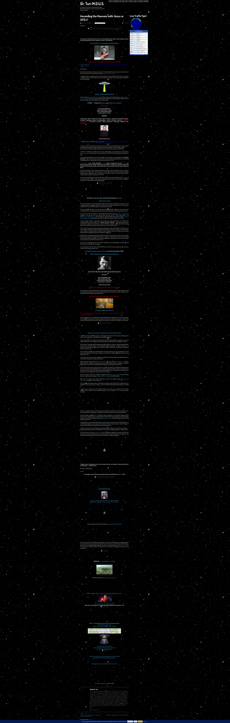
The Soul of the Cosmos (104, 201)
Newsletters (116, 1)
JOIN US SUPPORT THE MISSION (114, 524)
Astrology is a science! (93, 97)
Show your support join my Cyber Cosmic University (104, 626)
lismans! (113, 561)
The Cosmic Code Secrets (100, 23)
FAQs (131, 1)
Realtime (133, 29)
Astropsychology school (114, 374)
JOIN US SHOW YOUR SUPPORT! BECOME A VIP (104, 657)
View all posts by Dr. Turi (95, 709)
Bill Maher (103, 361)
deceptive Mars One (107, 418)
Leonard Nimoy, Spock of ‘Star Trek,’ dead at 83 (92, 141)
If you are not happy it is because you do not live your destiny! (104, 500)
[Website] (90, 708)
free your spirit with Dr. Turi (110, 577)
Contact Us (141, 1)
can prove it (124, 177)
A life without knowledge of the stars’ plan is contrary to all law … (104, 502)
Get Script (135, 54)
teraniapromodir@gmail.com (89, 216)
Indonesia (119, 103)
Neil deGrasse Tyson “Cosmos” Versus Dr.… (138, 44)
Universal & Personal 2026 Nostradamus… (136, 48)
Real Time (138, 54)
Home (110, 1)
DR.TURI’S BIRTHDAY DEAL (104, 489)
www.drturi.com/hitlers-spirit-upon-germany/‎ (96, 251)
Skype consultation (122, 213)
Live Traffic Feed (139, 31)
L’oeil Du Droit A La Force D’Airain (104, 646)
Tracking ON (138, 29)
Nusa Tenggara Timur (110, 103)
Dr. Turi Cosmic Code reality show (104, 649)
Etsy (123, 1)
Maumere (102, 103)
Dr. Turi (92, 23)
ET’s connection (85, 153)
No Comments (126, 23)
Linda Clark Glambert (84, 64)
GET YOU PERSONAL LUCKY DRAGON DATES (105, 603)
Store (126, 1)
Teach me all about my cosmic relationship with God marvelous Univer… (106, 593)
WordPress (90, 719)
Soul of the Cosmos (103, 376)
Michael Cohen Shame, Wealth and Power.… (138, 42)
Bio (120, 1)
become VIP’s (98, 432)
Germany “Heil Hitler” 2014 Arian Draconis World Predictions (104, 43)
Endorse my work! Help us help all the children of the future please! (104, 656)
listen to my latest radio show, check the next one (104, 647)
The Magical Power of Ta (106, 561)
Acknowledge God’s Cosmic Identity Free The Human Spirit (105, 663)
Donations (146, 1)
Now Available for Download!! (104, 624)
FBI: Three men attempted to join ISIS (104, 310)
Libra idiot (119, 198)
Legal (135, 1)
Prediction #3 (83, 163)
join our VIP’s (124, 545)
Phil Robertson (118, 361)
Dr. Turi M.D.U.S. (92, 3)
